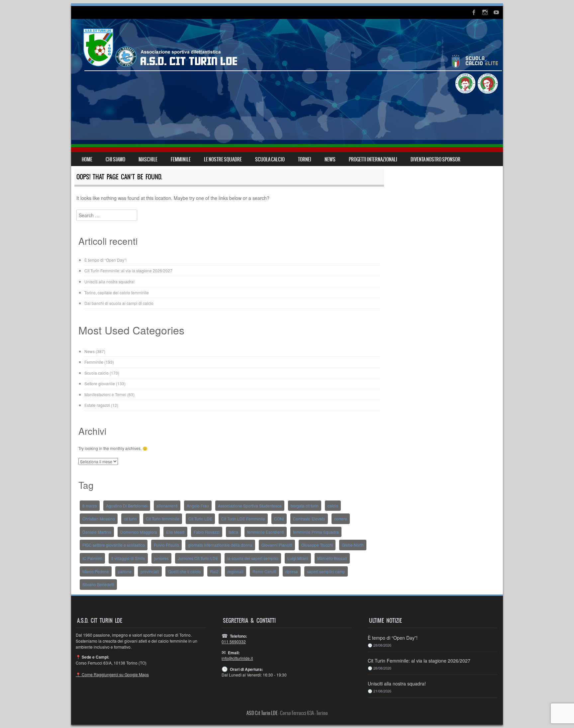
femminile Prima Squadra (316, 532)
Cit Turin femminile (162, 518)
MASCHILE (148, 159)
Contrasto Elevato (309, 518)
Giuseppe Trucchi (317, 545)
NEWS (330, 159)
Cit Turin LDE (200, 518)
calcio (333, 505)
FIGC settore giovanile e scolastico (113, 545)
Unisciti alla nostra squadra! (109, 281)
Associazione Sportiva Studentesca (250, 505)
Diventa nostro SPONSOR (435, 159)
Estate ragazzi (97, 405)
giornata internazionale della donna (220, 545)
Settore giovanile (99, 383)
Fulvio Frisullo (166, 545)
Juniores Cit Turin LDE (198, 558)
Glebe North (353, 545)
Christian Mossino (98, 518)
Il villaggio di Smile (128, 558)
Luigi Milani (297, 558)
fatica (233, 532)
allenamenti (167, 505)
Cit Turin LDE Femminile (243, 518)
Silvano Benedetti (98, 584)
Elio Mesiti (175, 532)
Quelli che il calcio (184, 571)
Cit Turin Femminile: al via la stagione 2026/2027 (128, 270)
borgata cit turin (305, 505)
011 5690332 (234, 641)
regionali (235, 571)
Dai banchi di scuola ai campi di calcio (118, 303)
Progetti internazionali (373, 159)
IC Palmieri (92, 558)
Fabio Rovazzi (207, 532)
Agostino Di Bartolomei (126, 505)
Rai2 (214, 571)
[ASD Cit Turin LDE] (287, 85)
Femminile (93, 362)
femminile (181, 159)
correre (340, 518)
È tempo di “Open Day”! (105, 260)
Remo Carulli (264, 571)
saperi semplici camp (326, 571)
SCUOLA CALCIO (270, 159)
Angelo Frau (198, 505)
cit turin (130, 518)
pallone (125, 571)
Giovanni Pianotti (276, 545)
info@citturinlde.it (237, 658)
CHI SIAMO (115, 159)
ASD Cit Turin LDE (262, 713)
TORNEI (304, 159)
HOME (87, 159)
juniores (161, 558)
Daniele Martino (96, 532)
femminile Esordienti (265, 532)
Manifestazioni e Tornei (105, 394)
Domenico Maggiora (138, 532)
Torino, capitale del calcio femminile (116, 292)
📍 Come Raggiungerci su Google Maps (112, 674)
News (89, 351)
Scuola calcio (96, 373)
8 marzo (89, 505)
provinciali (150, 571)
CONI (279, 518)
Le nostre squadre (223, 159)
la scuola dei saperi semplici (252, 558)
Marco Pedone (95, 571)
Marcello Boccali (332, 558)
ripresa (291, 571)
